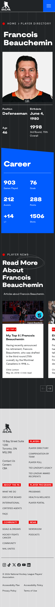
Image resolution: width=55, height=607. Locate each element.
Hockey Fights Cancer (10, 536)
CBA (4, 468)
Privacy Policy (9, 590)
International (10, 502)
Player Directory (36, 23)
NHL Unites (14, 548)
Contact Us (8, 461)
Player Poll (35, 462)
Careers (6, 464)
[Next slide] (50, 388)
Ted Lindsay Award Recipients (39, 475)
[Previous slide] (43, 388)
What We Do (9, 491)
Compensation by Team (39, 455)
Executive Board (11, 497)
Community (9, 543)
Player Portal (41, 502)
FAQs (5, 513)
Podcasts (34, 534)
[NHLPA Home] (6, 6)
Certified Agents (12, 508)
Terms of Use (30, 590)
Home (11, 23)
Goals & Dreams (11, 528)
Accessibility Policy (33, 585)
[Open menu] (49, 6)
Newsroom (35, 528)
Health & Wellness (39, 497)
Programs (34, 491)
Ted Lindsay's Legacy (40, 467)
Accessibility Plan (11, 585)
